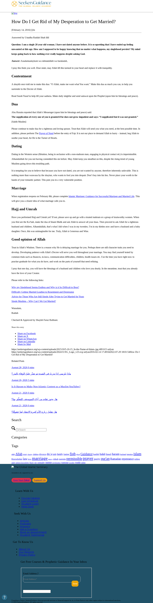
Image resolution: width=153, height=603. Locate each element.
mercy (50, 459)
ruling (137, 459)
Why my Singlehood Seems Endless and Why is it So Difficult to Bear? (45, 287)
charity (29, 454)
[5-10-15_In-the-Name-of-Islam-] (14, 13)
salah (13, 462)
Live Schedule (29, 501)
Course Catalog (30, 498)
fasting (66, 454)
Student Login (30, 503)
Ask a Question (29, 529)
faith (54, 454)
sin (35, 463)
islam (137, 454)
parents (62, 459)
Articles (24, 520)
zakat (83, 463)
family (60, 454)
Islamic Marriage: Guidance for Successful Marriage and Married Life (101, 196)
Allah (18, 454)
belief (25, 454)
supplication (56, 462)
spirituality (41, 463)
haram (116, 454)
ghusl (78, 454)
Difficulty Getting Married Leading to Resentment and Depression (43, 292)
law (25, 458)
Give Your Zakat (21, 480)
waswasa (64, 462)
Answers (25, 526)
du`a (49, 454)
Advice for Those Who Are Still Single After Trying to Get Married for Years (48, 296)
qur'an (105, 458)
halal (102, 454)
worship (72, 462)
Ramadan (115, 458)
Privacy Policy (27, 554)
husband (123, 454)
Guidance (87, 454)
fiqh (73, 454)
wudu (78, 462)
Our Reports (26, 552)
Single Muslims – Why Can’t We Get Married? (34, 301)
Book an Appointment (33, 532)
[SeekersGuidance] (31, 6)
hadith (96, 454)
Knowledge (17, 459)
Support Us (40, 480)
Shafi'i (31, 462)
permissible (74, 458)
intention (130, 454)
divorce (42, 454)
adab (13, 454)
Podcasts (25, 523)
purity (97, 459)
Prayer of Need (46, 133)
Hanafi (108, 454)
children (36, 454)
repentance (128, 458)
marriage (40, 458)
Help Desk (27, 506)
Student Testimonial (32, 535)
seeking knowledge (22, 462)
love (29, 459)
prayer (88, 458)
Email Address (31, 573)
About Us (24, 549)
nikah (55, 459)
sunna (48, 462)
